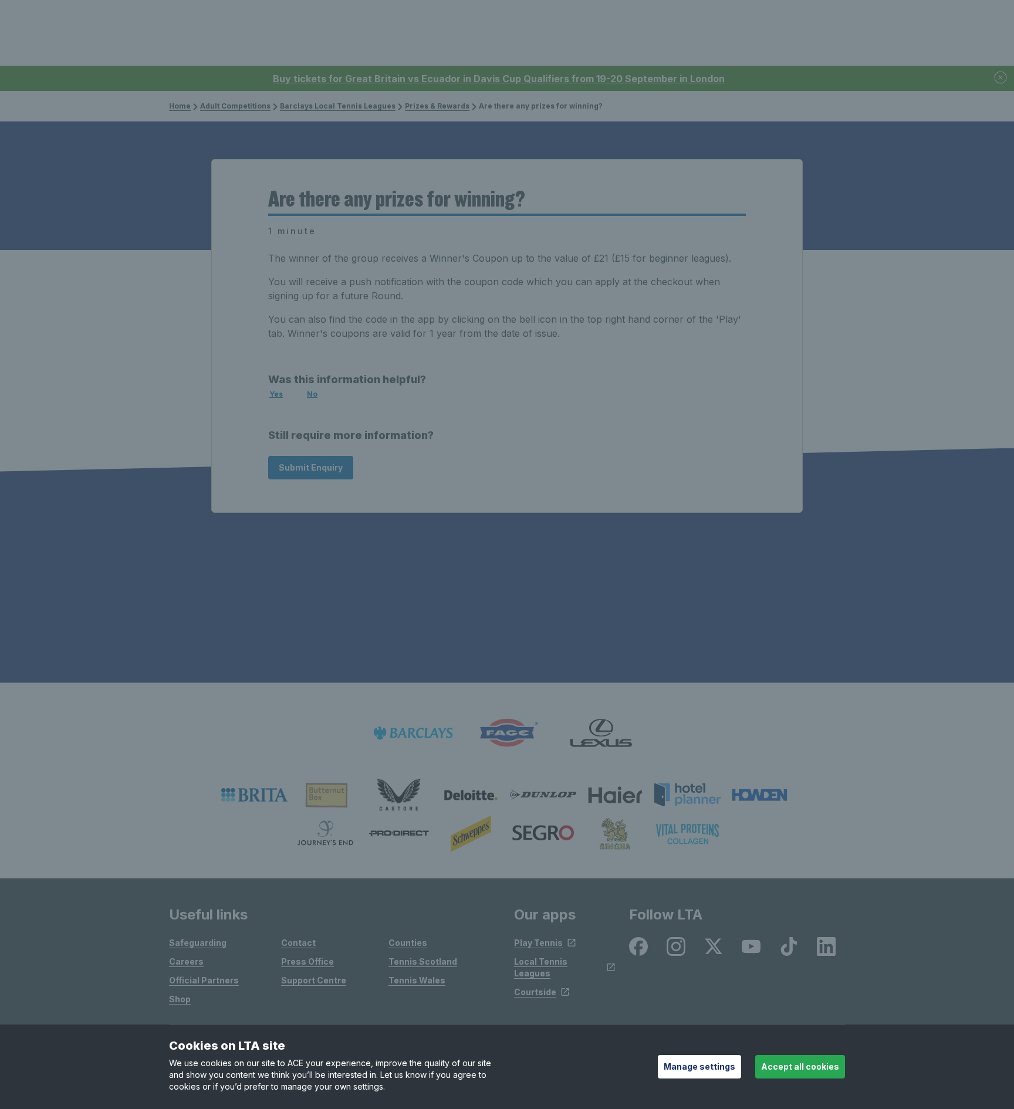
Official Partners (204, 980)
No (312, 394)
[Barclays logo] (413, 733)
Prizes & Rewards (437, 106)
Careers (186, 961)
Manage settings (699, 1066)
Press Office (307, 961)
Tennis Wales (416, 980)
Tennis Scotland (422, 961)
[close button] (1001, 78)
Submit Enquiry (311, 467)
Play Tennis (538, 943)
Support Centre (313, 980)
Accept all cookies (800, 1066)
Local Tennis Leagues (540, 967)
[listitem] (254, 795)
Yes (276, 394)
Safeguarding (198, 943)
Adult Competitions (235, 106)
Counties (407, 943)
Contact (298, 943)
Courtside (535, 992)
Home (180, 106)
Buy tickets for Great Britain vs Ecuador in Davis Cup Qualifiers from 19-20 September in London (499, 78)
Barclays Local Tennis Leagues (338, 106)
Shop (180, 999)
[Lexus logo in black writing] (601, 733)
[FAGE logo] (507, 733)
